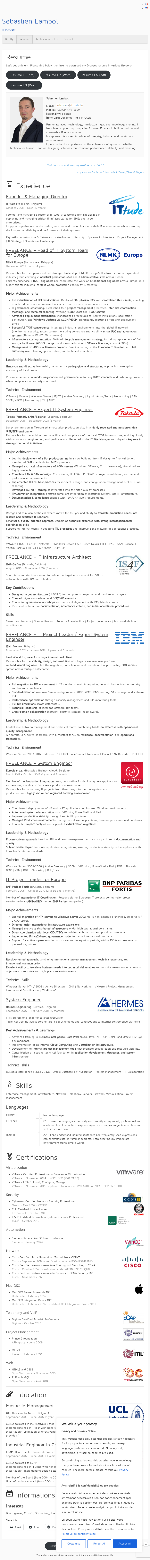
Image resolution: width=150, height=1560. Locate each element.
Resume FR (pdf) (22, 75)
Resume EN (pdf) (94, 75)
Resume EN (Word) (24, 85)
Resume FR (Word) (58, 75)
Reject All (99, 1543)
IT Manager (30, 24)
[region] (99, 1485)
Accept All (125, 1543)
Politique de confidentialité (79, 1533)
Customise (73, 1543)
